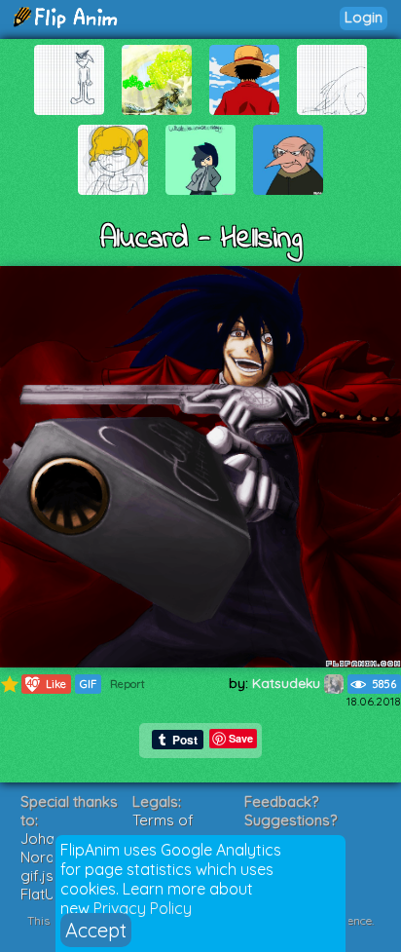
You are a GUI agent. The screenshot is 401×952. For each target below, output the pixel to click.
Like (44, 683)
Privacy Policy (142, 908)
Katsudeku (288, 683)
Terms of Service (163, 829)
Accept (96, 930)
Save (241, 738)
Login (364, 17)
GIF (88, 684)
